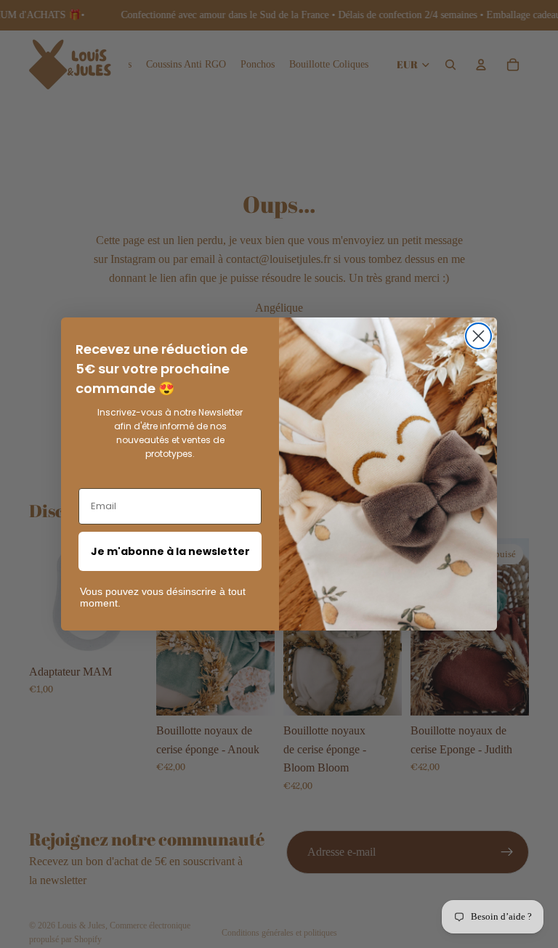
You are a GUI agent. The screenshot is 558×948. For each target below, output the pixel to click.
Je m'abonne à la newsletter (170, 551)
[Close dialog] (478, 336)
